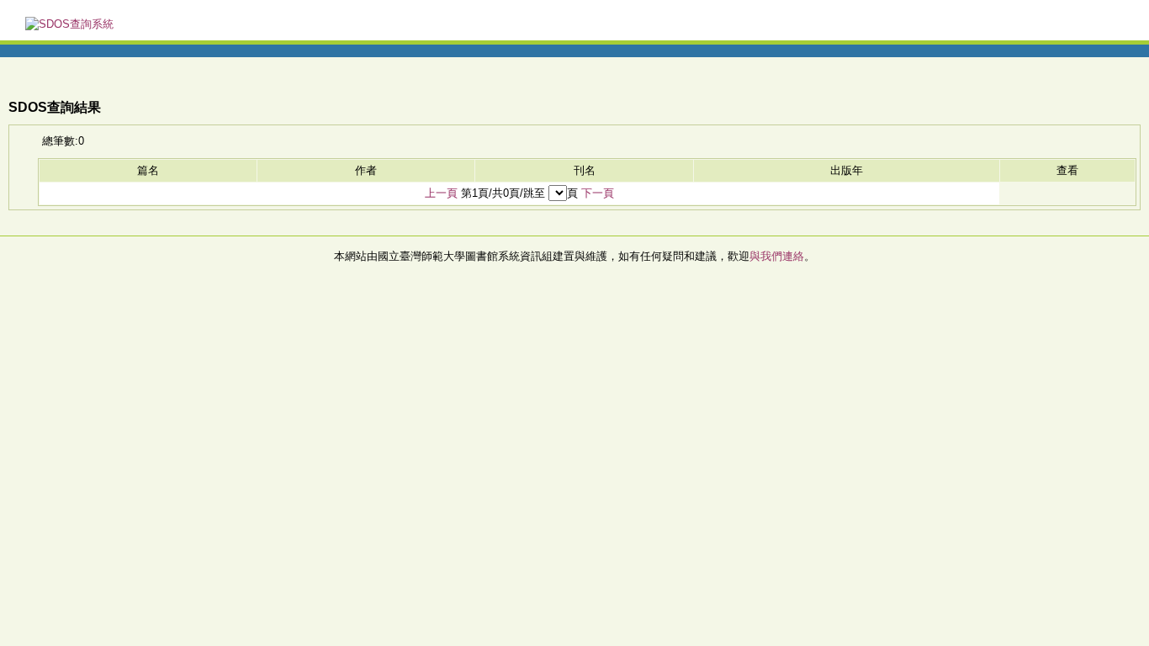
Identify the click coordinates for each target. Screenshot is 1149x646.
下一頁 (597, 193)
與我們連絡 (776, 256)
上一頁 (441, 193)
